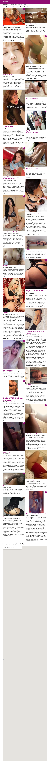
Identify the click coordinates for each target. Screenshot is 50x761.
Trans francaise (8, 126)
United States (14, 4)
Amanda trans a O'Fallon (10, 232)
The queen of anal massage (34, 213)
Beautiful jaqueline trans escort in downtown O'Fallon (13, 177)
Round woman (7, 452)
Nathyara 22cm (8, 370)
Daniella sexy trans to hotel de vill (36, 514)
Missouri (20, 4)
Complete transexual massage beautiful (35, 332)
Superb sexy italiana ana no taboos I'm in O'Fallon (34, 131)
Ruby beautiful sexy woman (11, 26)
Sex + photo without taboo (34, 24)
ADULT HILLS (5, 1)
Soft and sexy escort (32, 168)
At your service (30, 65)
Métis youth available (32, 98)
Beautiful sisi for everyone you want (35, 291)
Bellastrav (29, 249)
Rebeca (5, 265)
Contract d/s (29, 384)
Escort (5, 486)
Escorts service (6, 4)
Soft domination (8, 517)
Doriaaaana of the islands (33, 480)
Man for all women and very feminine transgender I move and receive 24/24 (13, 398)
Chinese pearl (7, 74)
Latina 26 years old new (33, 434)
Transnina (6, 312)
